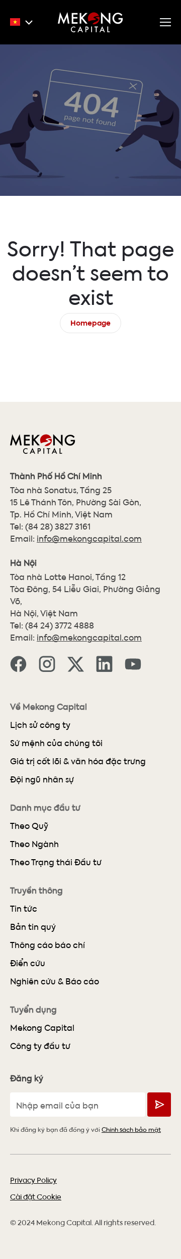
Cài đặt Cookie (35, 1196)
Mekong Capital (42, 1027)
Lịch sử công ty (40, 724)
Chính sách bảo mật (131, 1129)
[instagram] (47, 663)
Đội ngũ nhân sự (42, 779)
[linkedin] (104, 663)
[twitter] (75, 663)
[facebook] (18, 663)
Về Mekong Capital (48, 707)
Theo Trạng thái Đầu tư (56, 862)
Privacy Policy (33, 1179)
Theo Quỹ (29, 825)
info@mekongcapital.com (89, 538)
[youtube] (133, 663)
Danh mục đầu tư (45, 808)
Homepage (90, 322)
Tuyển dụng (33, 1010)
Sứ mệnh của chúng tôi (56, 743)
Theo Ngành (34, 843)
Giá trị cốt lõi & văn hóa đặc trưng (78, 761)
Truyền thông (36, 890)
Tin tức (23, 908)
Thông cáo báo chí (47, 944)
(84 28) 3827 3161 (57, 526)
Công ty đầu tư (40, 1045)
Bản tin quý (33, 926)
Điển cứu (27, 963)
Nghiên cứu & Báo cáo (54, 981)
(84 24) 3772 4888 (59, 625)
